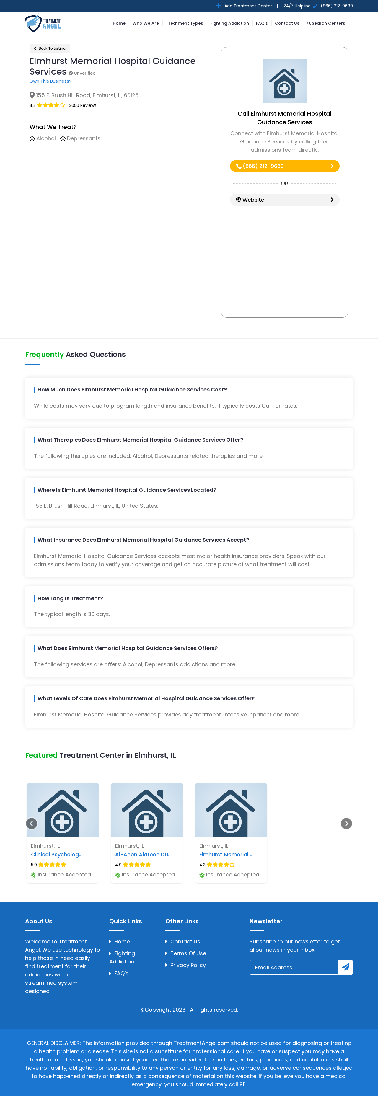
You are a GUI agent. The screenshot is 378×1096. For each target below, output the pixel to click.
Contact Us (287, 23)
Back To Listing (52, 48)
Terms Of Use (188, 953)
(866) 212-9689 (262, 166)
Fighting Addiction (229, 23)
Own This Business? (50, 81)
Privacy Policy (188, 965)
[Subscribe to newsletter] (345, 967)
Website (252, 199)
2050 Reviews (83, 105)
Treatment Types (184, 23)
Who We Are (146, 23)
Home (119, 23)
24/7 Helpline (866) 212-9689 (317, 6)
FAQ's (262, 23)
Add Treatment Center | (250, 6)
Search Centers (328, 23)
